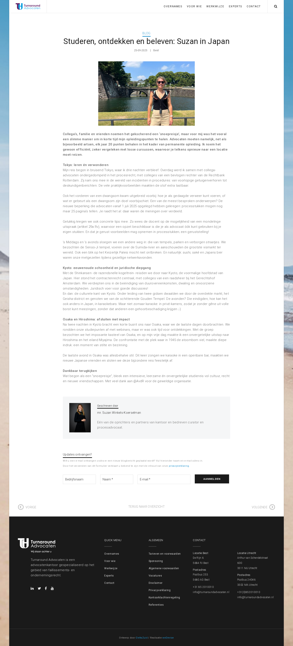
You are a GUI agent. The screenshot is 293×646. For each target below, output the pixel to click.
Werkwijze (215, 6)
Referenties (156, 604)
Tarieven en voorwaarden (165, 553)
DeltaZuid (142, 637)
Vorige (31, 507)
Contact (254, 6)
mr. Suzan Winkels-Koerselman (119, 412)
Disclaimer (156, 582)
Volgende (259, 507)
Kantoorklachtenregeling (164, 597)
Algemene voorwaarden (164, 568)
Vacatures (155, 575)
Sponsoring (156, 561)
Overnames (173, 6)
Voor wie (194, 6)
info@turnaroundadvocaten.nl (211, 592)
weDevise (168, 637)
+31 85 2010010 (203, 587)
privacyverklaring (179, 466)
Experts (235, 6)
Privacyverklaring (160, 590)
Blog (146, 33)
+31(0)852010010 (248, 592)
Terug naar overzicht (146, 506)
